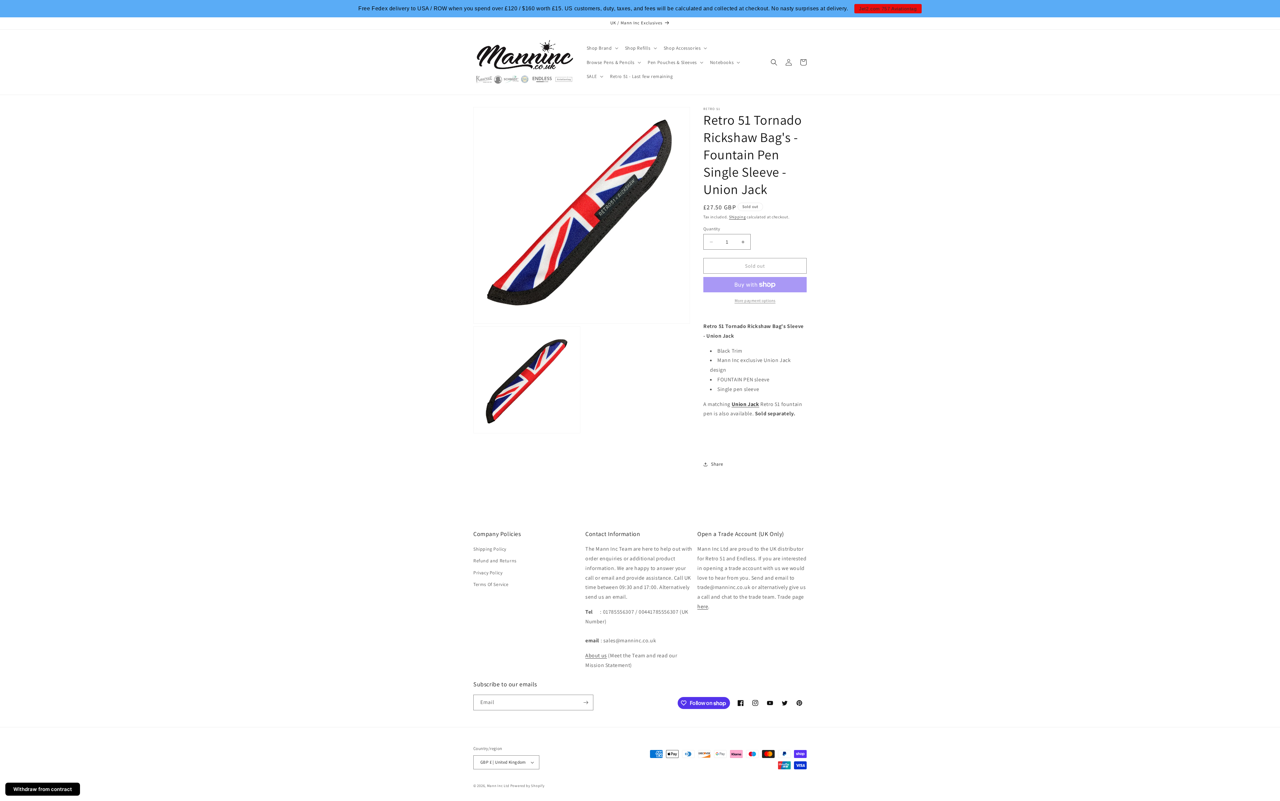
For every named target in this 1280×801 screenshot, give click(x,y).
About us (596, 655)
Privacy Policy (487, 573)
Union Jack (745, 404)
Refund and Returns (495, 561)
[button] (602, 48)
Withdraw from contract (42, 789)
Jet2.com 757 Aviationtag (888, 8)
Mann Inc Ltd (498, 785)
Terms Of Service (491, 584)
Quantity (711, 229)
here (702, 606)
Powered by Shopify (527, 785)
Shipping (737, 216)
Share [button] (717, 464)
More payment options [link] (755, 300)
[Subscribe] (585, 702)
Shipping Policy (489, 549)
